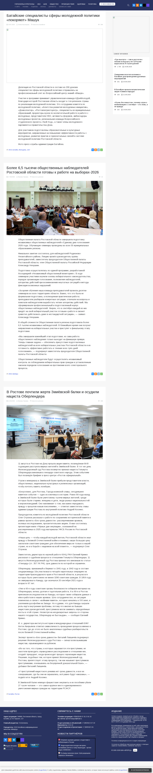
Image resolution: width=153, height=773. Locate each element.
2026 (10, 374)
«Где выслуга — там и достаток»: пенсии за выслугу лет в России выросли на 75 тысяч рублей (128, 61)
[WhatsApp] (101, 150)
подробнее (42, 770)
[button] (128, 5)
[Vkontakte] (133, 5)
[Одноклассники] (95, 150)
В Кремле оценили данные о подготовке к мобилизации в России (74, 741)
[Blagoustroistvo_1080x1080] (131, 34)
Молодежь (22, 150)
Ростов (17, 694)
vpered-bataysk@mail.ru (74, 718)
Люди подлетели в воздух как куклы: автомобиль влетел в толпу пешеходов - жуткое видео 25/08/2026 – (74, 748)
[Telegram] (140, 5)
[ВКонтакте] (92, 150)
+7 (74, 716)
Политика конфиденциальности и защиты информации (128, 740)
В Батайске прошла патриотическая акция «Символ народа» (129, 90)
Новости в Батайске (38, 24)
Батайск (15, 150)
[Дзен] (144, 5)
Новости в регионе (37, 177)
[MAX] (147, 5)
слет (28, 150)
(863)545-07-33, (80, 716)
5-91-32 (88, 716)
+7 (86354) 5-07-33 (88, 723)
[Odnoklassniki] (137, 5)
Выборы (15, 374)
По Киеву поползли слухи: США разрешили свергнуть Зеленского (74, 754)
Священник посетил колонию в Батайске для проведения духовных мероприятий (130, 76)
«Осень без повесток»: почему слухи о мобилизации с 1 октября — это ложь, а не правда (131, 104)
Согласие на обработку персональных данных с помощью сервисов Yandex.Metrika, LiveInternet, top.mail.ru (130, 745)
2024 (10, 150)
